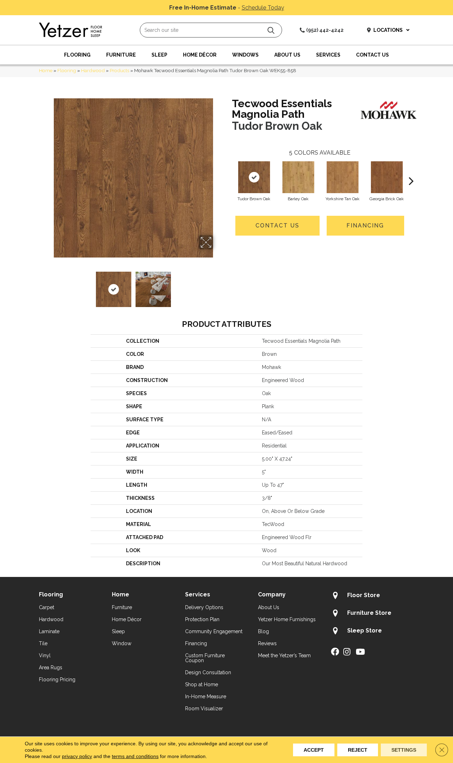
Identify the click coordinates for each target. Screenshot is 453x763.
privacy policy (77, 756)
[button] (271, 30)
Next (217, 285)
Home (45, 70)
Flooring (66, 70)
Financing (365, 225)
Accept (314, 750)
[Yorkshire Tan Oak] (342, 177)
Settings (403, 750)
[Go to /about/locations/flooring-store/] (372, 596)
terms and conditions (135, 756)
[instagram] (346, 652)
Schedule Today (263, 7)
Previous (48, 285)
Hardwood (93, 70)
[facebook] (335, 652)
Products (119, 70)
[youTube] (360, 652)
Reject (357, 750)
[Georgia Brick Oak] (387, 177)
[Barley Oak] (298, 177)
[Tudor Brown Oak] (254, 177)
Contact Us (277, 225)
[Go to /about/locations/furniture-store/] (372, 614)
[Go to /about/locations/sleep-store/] (372, 631)
